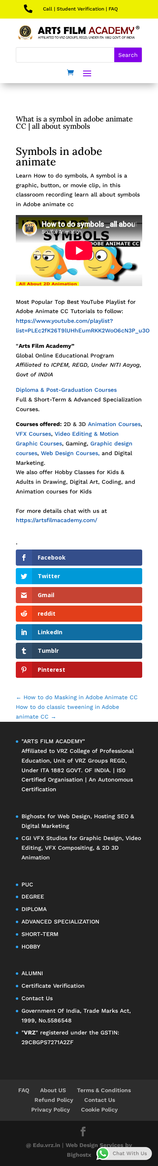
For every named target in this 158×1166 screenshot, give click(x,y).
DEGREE (32, 896)
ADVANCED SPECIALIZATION (60, 921)
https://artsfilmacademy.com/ (56, 520)
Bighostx (34, 816)
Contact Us (37, 998)
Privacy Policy (50, 1109)
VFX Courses (33, 433)
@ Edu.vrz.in (44, 1145)
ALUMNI (32, 973)
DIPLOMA (34, 909)
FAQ (113, 9)
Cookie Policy (99, 1109)
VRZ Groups (91, 760)
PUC (27, 884)
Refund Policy (53, 1100)
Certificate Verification (53, 985)
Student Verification (80, 9)
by (128, 1145)
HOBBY (30, 946)
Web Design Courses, (71, 453)
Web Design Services (94, 1145)
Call (47, 9)
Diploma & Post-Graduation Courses (66, 390)
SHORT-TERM (39, 934)
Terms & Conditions (104, 1090)
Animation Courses (114, 424)
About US (53, 1090)
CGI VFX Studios (44, 838)
